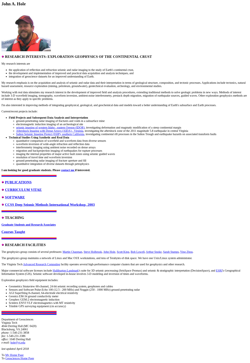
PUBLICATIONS (18, 182)
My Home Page (14, 355)
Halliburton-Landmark (66, 270)
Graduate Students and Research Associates (28, 224)
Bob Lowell (138, 251)
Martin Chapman (72, 251)
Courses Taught (13, 232)
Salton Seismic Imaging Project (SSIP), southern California (50, 134)
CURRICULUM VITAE (23, 190)
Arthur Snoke (154, 251)
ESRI (219, 270)
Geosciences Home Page (19, 358)
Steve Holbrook (93, 251)
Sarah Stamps (171, 251)
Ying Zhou (186, 251)
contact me (68, 170)
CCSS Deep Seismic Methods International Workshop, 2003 (50, 205)
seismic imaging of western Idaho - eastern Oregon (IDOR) (50, 127)
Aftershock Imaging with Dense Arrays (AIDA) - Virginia (49, 130)
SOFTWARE (15, 197)
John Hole (109, 251)
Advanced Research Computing (41, 264)
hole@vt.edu (17, 342)
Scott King (123, 251)
